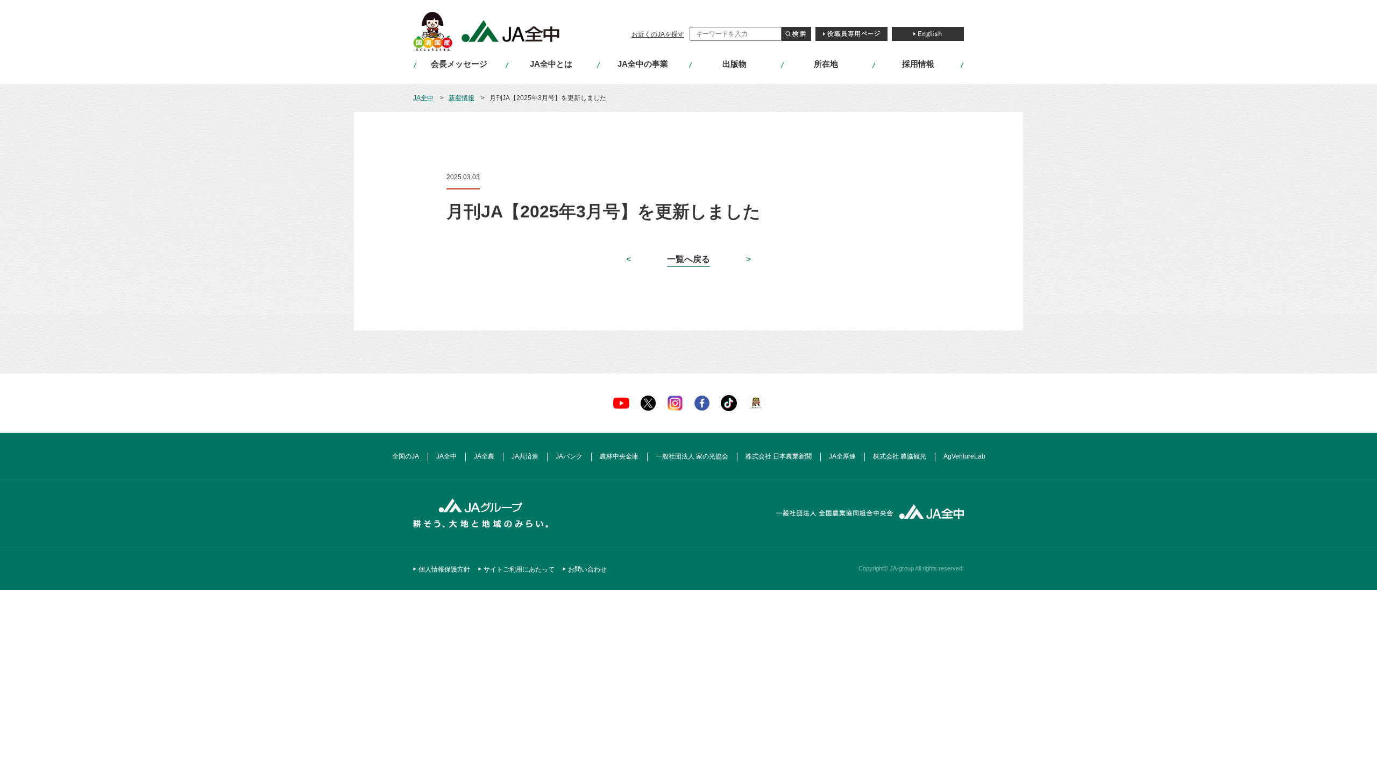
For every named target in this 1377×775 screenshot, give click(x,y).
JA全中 (423, 98)
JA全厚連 (842, 456)
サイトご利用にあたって (519, 569)
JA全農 (484, 456)
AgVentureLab (964, 456)
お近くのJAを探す (657, 34)
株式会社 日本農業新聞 (779, 456)
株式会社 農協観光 (899, 456)
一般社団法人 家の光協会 (692, 456)
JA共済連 (525, 456)
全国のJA (405, 456)
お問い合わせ (587, 569)
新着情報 (461, 98)
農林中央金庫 (619, 456)
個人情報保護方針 (444, 569)
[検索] (796, 34)
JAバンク (569, 456)
